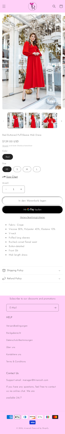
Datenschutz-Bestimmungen (19, 340)
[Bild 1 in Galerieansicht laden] (15, 120)
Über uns (10, 347)
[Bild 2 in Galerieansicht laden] (32, 120)
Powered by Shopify (40, 428)
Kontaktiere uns (13, 354)
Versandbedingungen (17, 325)
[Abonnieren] (55, 307)
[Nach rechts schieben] (61, 121)
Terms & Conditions (16, 361)
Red (8, 156)
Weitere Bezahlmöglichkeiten (32, 217)
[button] (3, 6)
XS (7, 169)
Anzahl (5, 182)
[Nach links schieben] (3, 121)
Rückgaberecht (13, 332)
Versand (5, 145)
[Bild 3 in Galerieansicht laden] (49, 120)
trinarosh (27, 428)
